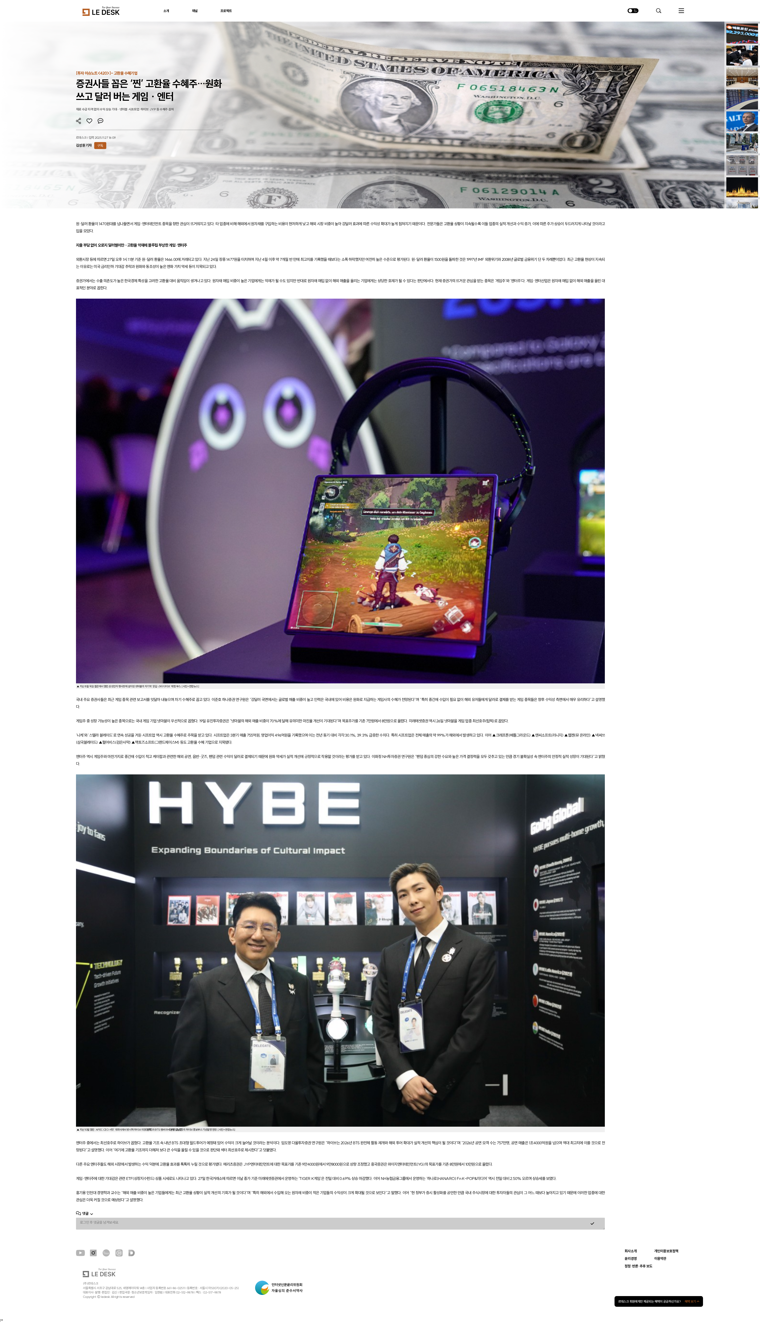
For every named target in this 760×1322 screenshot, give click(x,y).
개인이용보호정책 (666, 1251)
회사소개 (631, 1251)
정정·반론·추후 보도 (638, 1266)
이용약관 (660, 1258)
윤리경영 (631, 1258)
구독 (100, 145)
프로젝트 (226, 10)
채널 (195, 10)
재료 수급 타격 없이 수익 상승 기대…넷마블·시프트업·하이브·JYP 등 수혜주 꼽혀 (125, 109)
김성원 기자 (84, 145)
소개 (166, 10)
